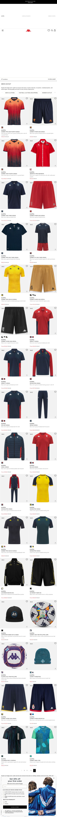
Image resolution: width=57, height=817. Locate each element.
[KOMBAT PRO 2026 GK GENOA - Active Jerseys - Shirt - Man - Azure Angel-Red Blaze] (4, 546)
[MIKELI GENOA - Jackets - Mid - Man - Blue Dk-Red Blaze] (2, 463)
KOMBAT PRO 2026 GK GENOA (13, 299)
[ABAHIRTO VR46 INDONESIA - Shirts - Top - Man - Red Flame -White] (31, 169)
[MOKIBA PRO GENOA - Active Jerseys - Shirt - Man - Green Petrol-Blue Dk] (33, 505)
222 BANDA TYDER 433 (41, 593)
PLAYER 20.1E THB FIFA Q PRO (13, 677)
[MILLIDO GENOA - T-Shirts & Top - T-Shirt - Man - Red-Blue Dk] (4, 421)
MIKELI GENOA (12, 467)
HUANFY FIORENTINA (40, 676)
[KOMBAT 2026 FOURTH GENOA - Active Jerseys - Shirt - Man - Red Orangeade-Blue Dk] (2, 169)
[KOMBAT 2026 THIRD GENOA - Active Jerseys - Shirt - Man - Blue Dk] (2, 211)
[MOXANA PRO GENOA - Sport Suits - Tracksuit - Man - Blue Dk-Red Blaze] (2, 505)
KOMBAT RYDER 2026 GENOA (41, 132)
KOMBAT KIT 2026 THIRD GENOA (42, 258)
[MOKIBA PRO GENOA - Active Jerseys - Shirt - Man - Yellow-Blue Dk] (31, 505)
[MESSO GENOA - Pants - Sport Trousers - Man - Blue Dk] (31, 421)
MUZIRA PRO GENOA (42, 383)
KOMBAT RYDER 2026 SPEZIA (40, 299)
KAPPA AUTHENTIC (26, 16)
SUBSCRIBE (15, 807)
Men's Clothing (10, 92)
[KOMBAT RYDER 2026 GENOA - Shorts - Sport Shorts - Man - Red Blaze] (31, 211)
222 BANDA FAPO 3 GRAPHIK (13, 761)
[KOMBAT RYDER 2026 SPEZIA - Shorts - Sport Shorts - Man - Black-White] (35, 295)
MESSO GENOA (39, 425)
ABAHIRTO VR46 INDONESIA (42, 174)
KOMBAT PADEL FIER (42, 760)
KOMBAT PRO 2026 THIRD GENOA (10, 257)
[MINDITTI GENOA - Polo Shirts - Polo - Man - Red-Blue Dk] (31, 337)
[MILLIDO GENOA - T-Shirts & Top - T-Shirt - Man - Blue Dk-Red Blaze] (2, 421)
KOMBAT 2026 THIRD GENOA (8, 215)
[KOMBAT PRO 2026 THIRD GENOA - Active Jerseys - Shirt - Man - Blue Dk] (2, 253)
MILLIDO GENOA (10, 425)
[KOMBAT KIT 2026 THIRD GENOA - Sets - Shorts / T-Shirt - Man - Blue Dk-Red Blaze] (31, 253)
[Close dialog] (54, 778)
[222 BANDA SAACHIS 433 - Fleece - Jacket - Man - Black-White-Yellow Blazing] (2, 588)
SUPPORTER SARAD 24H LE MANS (13, 635)
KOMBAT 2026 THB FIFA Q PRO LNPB (42, 635)
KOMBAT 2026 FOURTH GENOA (12, 174)
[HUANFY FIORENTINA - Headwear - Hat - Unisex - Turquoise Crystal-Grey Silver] (31, 672)
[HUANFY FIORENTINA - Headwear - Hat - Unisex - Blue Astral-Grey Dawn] (33, 672)
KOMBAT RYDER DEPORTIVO (42, 718)
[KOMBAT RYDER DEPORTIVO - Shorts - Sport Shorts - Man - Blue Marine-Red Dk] (31, 714)
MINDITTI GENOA (40, 341)
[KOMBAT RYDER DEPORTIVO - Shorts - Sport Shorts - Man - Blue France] (33, 714)
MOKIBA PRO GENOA (39, 509)
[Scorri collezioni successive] (55, 92)
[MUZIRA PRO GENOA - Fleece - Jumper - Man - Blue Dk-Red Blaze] (31, 379)
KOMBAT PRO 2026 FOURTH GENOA (14, 132)
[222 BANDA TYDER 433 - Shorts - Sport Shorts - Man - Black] (31, 588)
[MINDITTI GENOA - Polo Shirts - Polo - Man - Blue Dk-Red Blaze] (33, 337)
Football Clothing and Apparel (28, 92)
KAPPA (2, 16)
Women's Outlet (47, 92)
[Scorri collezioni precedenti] (2, 92)
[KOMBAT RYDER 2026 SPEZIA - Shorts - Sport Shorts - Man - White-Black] (33, 295)
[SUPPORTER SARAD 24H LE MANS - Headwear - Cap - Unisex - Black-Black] (2, 630)
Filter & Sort (52, 79)
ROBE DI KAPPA (51, 16)
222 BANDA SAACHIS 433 (12, 593)
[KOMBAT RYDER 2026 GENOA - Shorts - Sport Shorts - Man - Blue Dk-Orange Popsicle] (31, 127)
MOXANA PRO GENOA (11, 509)
